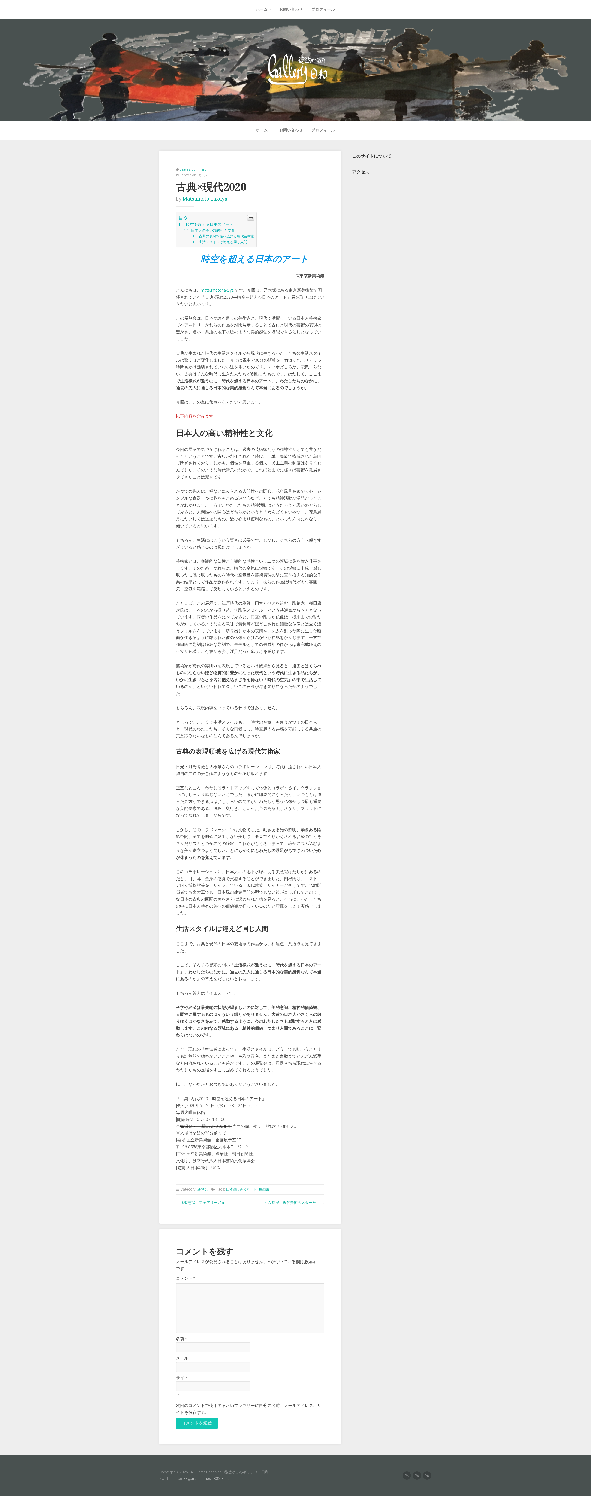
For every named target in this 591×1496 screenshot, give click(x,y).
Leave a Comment (193, 169)
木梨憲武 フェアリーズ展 (203, 1202)
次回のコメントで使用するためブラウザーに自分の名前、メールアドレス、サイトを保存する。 (248, 1409)
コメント (185, 1278)
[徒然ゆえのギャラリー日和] (295, 70)
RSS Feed (222, 1478)
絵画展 (264, 1189)
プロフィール (323, 9)
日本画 (231, 1189)
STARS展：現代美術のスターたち (292, 1202)
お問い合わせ (291, 9)
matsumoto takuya (205, 199)
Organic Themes (197, 1478)
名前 (181, 1338)
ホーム (262, 9)
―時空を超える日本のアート (207, 224)
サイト (182, 1377)
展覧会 (202, 1189)
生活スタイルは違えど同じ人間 (223, 242)
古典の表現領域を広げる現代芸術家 (226, 236)
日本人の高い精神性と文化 (213, 230)
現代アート (247, 1189)
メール (183, 1358)
